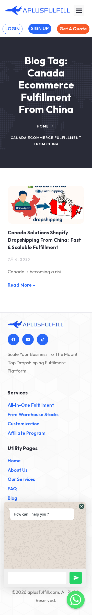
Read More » (21, 285)
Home (43, 126)
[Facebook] (13, 339)
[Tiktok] (42, 339)
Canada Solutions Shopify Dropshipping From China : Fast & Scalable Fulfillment (44, 239)
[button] (79, 10)
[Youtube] (28, 339)
